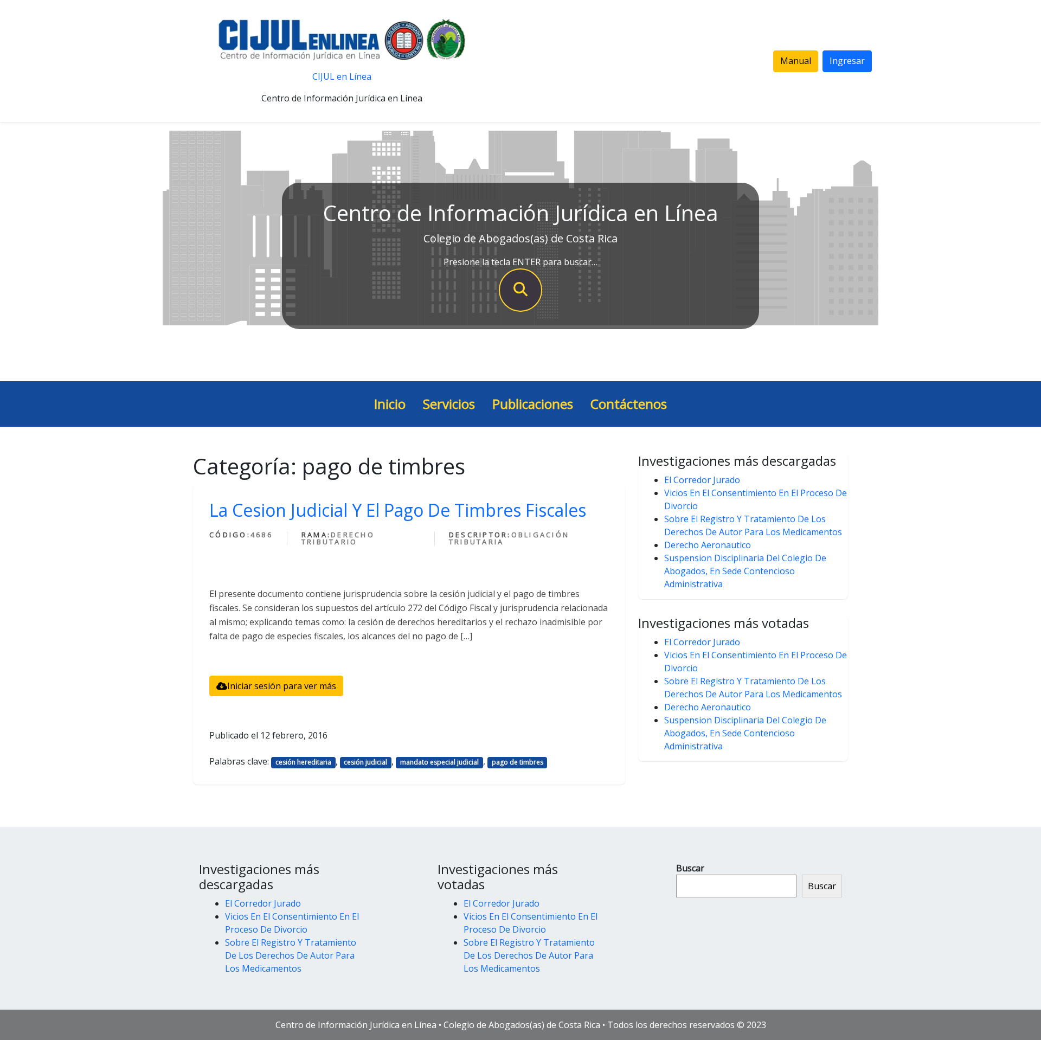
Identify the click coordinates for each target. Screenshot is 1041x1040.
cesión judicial (365, 762)
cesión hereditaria (303, 762)
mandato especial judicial (439, 762)
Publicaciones (532, 404)
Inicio (390, 404)
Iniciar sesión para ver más (281, 686)
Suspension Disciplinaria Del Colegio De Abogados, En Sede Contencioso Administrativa (745, 571)
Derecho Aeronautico (707, 545)
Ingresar (847, 61)
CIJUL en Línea (341, 76)
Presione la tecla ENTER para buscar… (520, 262)
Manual (795, 61)
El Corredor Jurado (702, 480)
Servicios (449, 404)
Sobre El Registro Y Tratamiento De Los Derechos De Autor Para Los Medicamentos (290, 955)
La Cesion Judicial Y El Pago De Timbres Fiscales (397, 510)
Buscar (690, 868)
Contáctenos (628, 404)
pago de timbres (517, 762)
